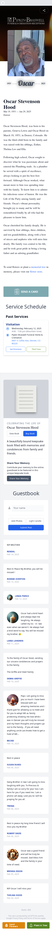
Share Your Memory (18, 478)
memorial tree (38, 267)
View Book (14, 433)
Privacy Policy (17, 918)
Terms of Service (34, 918)
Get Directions (16, 349)
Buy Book (30, 433)
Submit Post (26, 527)
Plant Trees (36, 349)
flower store (36, 271)
